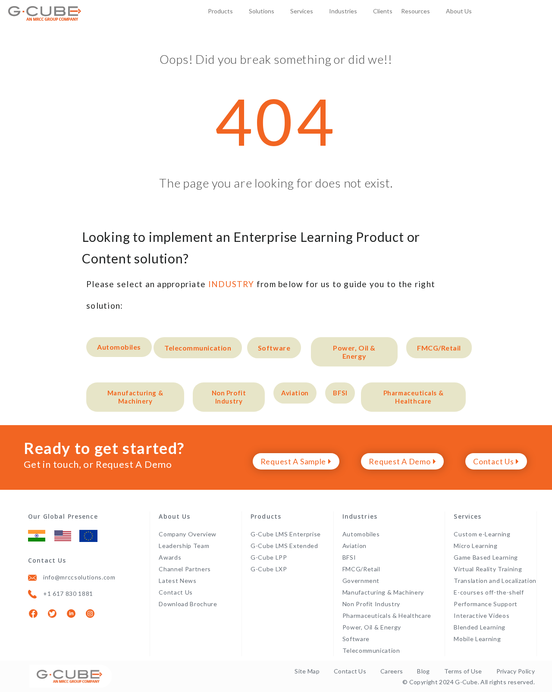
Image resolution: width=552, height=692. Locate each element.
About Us (459, 11)
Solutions (261, 11)
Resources (415, 11)
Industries (343, 11)
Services (301, 11)
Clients (382, 11)
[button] (119, 347)
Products (220, 11)
